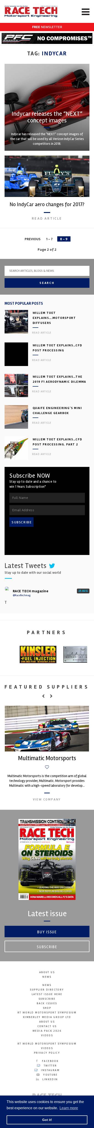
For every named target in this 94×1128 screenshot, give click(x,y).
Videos (47, 1035)
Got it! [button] (47, 1120)
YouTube (49, 1075)
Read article (47, 218)
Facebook (50, 1061)
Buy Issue (47, 932)
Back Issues (47, 1003)
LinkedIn (49, 1079)
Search (47, 283)
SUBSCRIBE (22, 522)
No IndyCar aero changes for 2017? (47, 204)
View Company (47, 799)
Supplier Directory (47, 989)
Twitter (49, 1065)
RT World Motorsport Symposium (47, 1012)
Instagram (50, 1070)
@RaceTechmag (21, 595)
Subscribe (47, 947)
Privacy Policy (47, 1053)
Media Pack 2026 (47, 1031)
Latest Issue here (47, 994)
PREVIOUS (33, 239)
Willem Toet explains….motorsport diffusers (54, 318)
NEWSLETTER (47, 27)
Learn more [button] (69, 1108)
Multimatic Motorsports (47, 758)
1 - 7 (49, 239)
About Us (47, 972)
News (47, 977)
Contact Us (47, 1026)
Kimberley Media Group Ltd (47, 1017)
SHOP (47, 1008)
